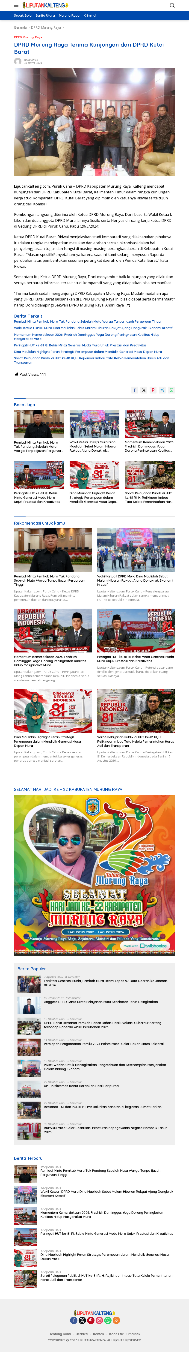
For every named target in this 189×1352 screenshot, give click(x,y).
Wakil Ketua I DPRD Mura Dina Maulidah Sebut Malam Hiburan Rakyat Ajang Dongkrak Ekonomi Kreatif (93, 328)
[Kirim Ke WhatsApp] (171, 390)
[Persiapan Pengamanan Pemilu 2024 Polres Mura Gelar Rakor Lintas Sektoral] (29, 1047)
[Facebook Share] (134, 390)
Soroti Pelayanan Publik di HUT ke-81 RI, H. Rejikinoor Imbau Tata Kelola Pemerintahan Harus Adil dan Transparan (91, 360)
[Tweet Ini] (143, 390)
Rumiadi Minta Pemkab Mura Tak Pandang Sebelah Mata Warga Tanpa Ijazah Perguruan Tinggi (87, 321)
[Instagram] (99, 1321)
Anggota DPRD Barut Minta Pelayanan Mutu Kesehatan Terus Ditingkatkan (101, 1002)
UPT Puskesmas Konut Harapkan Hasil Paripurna (81, 1086)
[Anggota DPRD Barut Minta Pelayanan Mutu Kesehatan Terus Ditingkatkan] (29, 1005)
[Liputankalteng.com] (44, 5)
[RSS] (116, 1321)
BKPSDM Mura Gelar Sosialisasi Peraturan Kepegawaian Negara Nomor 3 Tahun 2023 (105, 1130)
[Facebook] (73, 1321)
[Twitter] (82, 1321)
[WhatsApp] (108, 1321)
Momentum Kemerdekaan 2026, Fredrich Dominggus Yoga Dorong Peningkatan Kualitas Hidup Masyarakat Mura (86, 337)
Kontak (98, 1334)
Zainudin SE (31, 60)
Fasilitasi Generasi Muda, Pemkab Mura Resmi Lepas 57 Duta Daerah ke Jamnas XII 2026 (106, 983)
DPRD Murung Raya (28, 37)
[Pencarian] (172, 5)
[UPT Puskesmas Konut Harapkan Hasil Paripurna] (29, 1089)
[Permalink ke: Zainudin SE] (17, 61)
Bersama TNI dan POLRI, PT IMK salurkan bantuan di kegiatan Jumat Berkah (103, 1107)
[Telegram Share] (162, 390)
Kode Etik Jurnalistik (124, 1334)
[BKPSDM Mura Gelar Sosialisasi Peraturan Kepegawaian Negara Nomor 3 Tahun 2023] (29, 1131)
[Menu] (17, 5)
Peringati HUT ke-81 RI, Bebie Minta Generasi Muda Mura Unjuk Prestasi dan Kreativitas (80, 345)
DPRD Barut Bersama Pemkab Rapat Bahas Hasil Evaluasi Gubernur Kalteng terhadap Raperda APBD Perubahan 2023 (102, 1025)
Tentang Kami (60, 1334)
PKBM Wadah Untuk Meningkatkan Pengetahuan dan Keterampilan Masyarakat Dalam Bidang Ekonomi (105, 1067)
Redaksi (82, 1334)
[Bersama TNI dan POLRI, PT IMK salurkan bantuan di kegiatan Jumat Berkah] (29, 1110)
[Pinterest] (90, 1321)
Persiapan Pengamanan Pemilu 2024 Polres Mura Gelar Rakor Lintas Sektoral (104, 1044)
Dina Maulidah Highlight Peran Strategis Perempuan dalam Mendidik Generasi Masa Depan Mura (88, 352)
